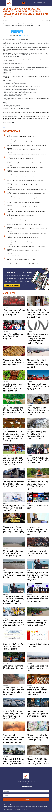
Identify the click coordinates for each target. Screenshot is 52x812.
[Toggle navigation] (23, 3)
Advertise (31, 782)
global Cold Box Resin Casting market (14, 42)
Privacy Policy (25, 782)
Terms (20, 782)
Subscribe (26, 799)
